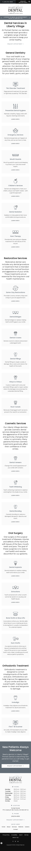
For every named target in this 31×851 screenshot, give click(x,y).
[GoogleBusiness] (18, 841)
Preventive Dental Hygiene (15, 110)
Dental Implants (15, 567)
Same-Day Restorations (15, 292)
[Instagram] (15, 841)
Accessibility (14, 834)
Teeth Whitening (15, 487)
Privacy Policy (6, 834)
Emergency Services (15, 135)
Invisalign (15, 702)
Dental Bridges (15, 317)
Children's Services (15, 185)
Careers (27, 827)
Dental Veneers (15, 462)
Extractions (15, 591)
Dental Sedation (15, 212)
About (8, 827)
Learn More (15, 119)
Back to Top (15, 837)
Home (3, 827)
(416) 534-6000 (15, 816)
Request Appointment (23, 2)
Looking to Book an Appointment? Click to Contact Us (15, 18)
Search (20, 834)
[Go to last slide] (1, 18)
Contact (15, 829)
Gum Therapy (15, 236)
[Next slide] (30, 18)
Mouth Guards (15, 159)
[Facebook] (13, 841)
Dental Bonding (16, 511)
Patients (20, 827)
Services (14, 827)
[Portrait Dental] (15, 9)
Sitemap (26, 834)
